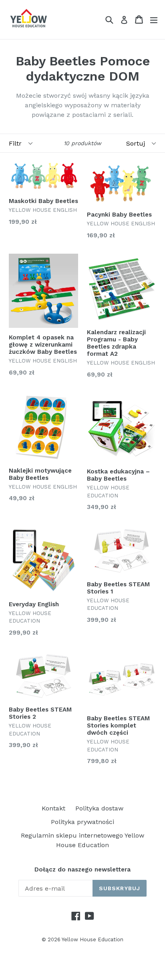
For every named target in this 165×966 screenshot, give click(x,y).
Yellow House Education (92, 939)
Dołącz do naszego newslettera (82, 869)
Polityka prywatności (82, 822)
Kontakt (53, 808)
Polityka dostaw (99, 808)
